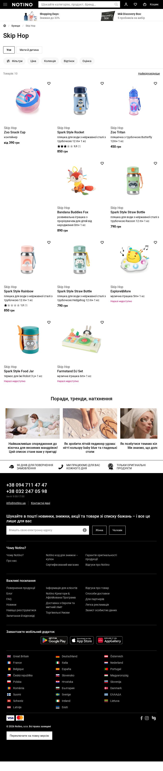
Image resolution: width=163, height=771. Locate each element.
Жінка (99, 530)
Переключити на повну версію (29, 735)
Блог (9, 593)
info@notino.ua (16, 503)
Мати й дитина (29, 49)
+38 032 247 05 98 (26, 491)
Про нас (11, 560)
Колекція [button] (50, 61)
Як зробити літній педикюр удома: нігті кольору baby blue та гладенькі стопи (90, 448)
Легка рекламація (97, 604)
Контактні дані (40, 503)
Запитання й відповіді (20, 615)
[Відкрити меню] (5, 5)
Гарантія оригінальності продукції (101, 557)
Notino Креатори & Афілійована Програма (61, 595)
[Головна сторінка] (4, 25)
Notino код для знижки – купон (62, 557)
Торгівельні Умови (58, 612)
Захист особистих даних (101, 610)
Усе (9, 49)
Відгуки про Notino (97, 564)
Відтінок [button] (69, 61)
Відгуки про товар (97, 588)
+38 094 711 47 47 (26, 485)
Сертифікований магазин (62, 564)
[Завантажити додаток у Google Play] (54, 640)
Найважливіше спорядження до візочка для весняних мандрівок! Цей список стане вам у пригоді (33, 448)
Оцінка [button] (86, 61)
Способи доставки (97, 593)
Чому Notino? (15, 555)
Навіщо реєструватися (21, 610)
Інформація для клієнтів (61, 588)
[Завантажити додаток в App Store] (82, 640)
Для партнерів (94, 599)
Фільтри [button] (17, 61)
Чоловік (117, 530)
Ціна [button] (33, 61)
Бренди (16, 25)
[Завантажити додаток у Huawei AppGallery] (109, 640)
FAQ (9, 599)
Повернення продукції (20, 588)
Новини (11, 604)
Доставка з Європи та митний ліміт (60, 605)
